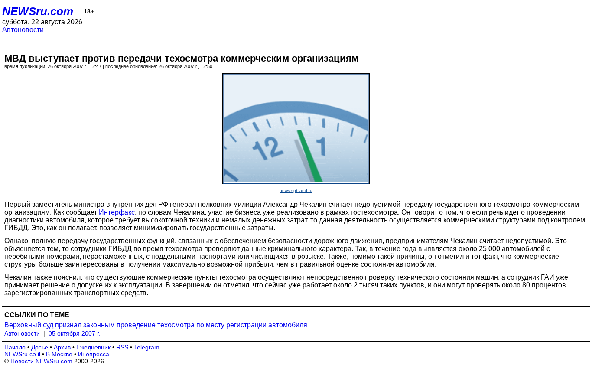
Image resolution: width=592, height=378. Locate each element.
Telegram (146, 347)
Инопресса (93, 354)
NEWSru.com (37, 11)
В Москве (59, 354)
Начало (15, 347)
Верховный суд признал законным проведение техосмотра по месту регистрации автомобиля (155, 325)
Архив (62, 347)
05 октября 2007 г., (75, 333)
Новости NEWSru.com (41, 361)
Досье (39, 347)
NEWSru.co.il (22, 354)
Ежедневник (93, 347)
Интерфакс (117, 212)
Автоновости (23, 29)
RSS (122, 347)
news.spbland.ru (296, 190)
